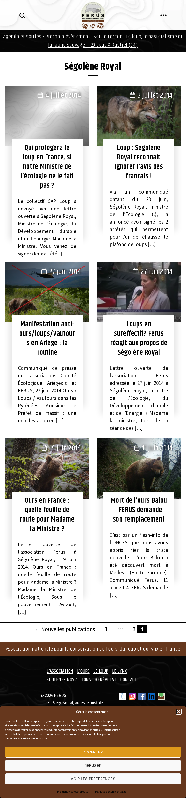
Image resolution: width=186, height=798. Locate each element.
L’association (60, 671)
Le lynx (119, 671)
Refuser (93, 765)
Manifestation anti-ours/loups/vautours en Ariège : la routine (47, 338)
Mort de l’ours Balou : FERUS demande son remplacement (139, 510)
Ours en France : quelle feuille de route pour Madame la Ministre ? (47, 514)
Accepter (93, 752)
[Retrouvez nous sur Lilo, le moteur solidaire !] (122, 696)
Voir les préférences (93, 778)
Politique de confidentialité (110, 791)
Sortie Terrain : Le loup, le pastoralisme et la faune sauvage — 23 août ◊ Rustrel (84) (115, 40)
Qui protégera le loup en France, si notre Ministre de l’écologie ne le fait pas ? (47, 166)
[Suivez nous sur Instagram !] (132, 696)
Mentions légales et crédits (72, 791)
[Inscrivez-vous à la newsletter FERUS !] (161, 696)
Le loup (100, 671)
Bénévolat (105, 680)
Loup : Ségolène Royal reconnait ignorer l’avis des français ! (139, 162)
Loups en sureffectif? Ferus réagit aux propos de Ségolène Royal (139, 338)
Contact (128, 680)
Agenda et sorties (22, 36)
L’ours (83, 671)
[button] (178, 711)
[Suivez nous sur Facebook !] (142, 696)
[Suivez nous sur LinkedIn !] (151, 696)
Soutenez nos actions (69, 680)
